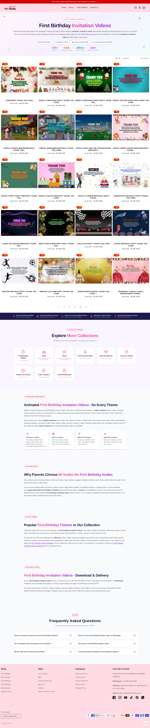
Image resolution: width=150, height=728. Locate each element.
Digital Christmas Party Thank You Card (56, 101)
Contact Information (45, 681)
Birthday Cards (6, 691)
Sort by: (118, 58)
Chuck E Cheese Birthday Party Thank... (94, 197)
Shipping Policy (80, 688)
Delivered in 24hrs (62, 42)
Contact (41, 688)
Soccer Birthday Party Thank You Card (19, 292)
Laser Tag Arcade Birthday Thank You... (19, 245)
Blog (39, 677)
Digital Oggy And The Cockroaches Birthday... (93, 149)
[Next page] (91, 307)
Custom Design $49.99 (81, 42)
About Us (41, 684)
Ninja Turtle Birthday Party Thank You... (56, 245)
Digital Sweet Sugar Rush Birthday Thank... (131, 149)
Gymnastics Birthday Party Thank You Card (131, 197)
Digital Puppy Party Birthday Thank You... (19, 197)
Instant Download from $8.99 (103, 42)
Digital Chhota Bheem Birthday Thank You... (19, 149)
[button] (72, 7)
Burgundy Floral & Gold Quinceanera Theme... (130, 292)
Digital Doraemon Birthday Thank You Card (56, 149)
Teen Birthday (6, 684)
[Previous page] (58, 307)
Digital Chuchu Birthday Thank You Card (56, 197)
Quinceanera (5, 688)
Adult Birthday (6, 681)
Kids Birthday (5, 677)
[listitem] (23, 355)
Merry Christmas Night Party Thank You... (93, 101)
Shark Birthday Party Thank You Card (130, 245)
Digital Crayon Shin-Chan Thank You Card (131, 101)
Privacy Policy (80, 677)
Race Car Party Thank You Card (93, 244)
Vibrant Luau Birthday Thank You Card (56, 292)
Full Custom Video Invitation (42, 543)
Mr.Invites (8, 723)
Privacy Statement (81, 681)
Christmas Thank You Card (19, 100)
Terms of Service (81, 673)
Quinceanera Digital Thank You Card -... (93, 292)
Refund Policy (80, 684)
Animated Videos (45, 42)
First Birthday (5, 673)
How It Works (43, 673)
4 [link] (80, 307)
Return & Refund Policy (46, 691)
